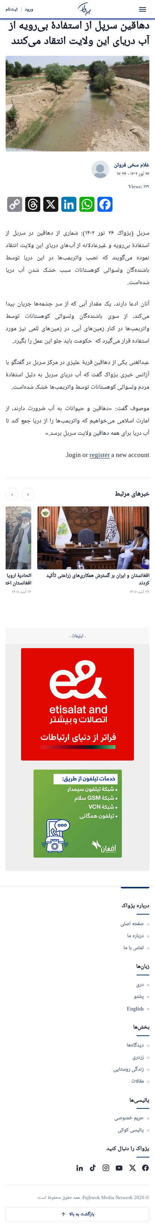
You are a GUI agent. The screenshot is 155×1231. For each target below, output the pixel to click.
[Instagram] (106, 1168)
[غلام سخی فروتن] (100, 170)
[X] (132, 1168)
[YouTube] (119, 1168)
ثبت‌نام (12, 9)
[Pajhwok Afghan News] (84, 9)
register (100, 454)
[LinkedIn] (80, 1168)
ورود (29, 9)
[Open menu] (142, 9)
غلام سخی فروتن (131, 165)
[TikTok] (93, 1168)
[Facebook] (145, 1168)
